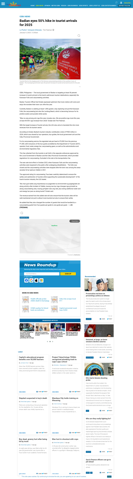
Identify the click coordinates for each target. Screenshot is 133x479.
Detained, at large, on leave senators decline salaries (96, 341)
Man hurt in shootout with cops (65, 439)
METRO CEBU (55, 5)
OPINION (47, 5)
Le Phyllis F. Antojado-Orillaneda (31, 30)
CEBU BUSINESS (72, 5)
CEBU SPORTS (83, 5)
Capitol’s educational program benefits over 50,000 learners (31, 358)
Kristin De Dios (57, 404)
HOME (33, 5)
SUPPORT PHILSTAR (124, 5)
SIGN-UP (68, 274)
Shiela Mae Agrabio (25, 401)
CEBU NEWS (39, 5)
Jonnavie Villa (24, 363)
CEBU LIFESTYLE (94, 5)
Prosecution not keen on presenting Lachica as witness (98, 295)
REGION (63, 5)
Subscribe (127, 3)
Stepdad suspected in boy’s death (33, 398)
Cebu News (25, 16)
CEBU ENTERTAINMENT (108, 5)
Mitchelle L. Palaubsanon (60, 365)
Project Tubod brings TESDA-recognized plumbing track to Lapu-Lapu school (64, 359)
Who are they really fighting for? (98, 419)
